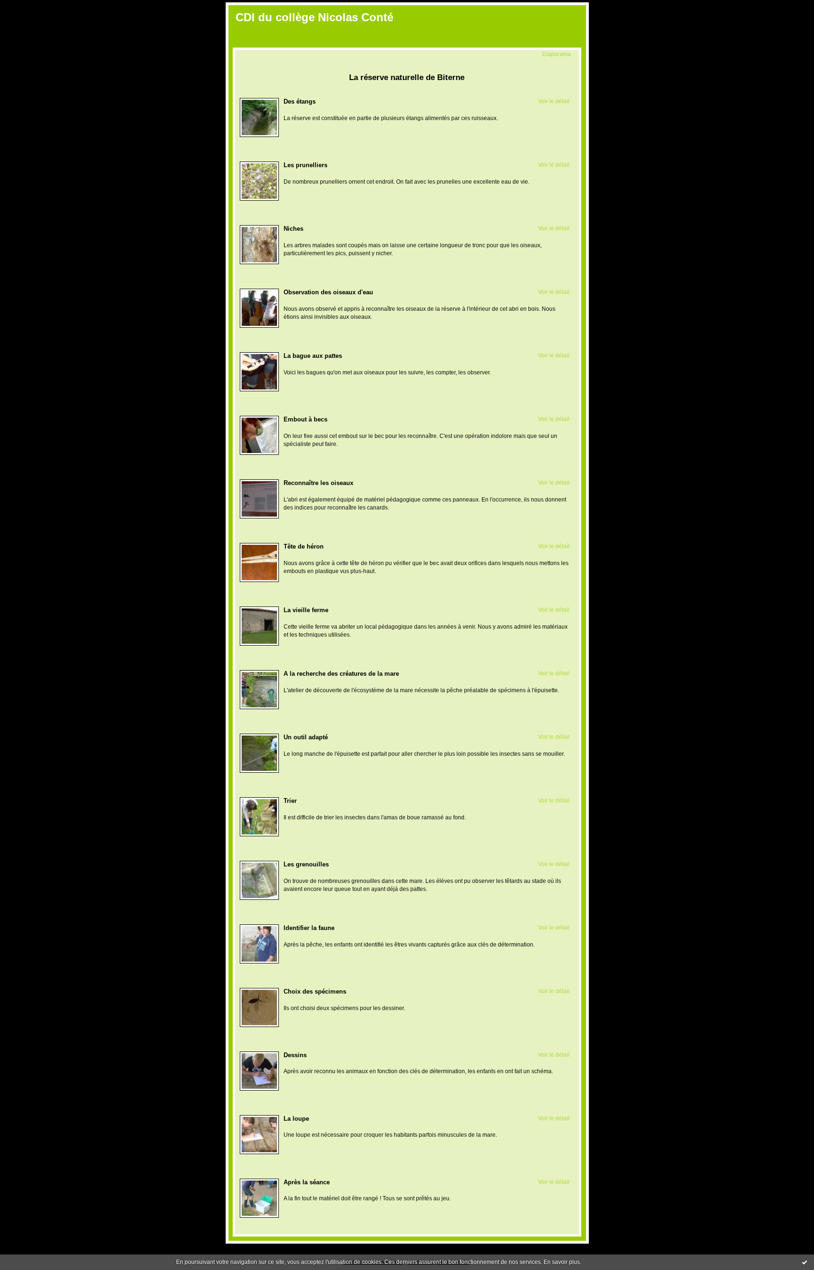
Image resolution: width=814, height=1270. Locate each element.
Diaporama (556, 54)
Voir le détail (554, 101)
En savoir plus (562, 1262)
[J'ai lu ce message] (804, 1262)
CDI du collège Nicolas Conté (314, 17)
